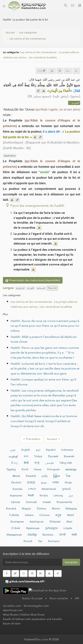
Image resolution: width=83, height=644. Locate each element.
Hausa (37, 469)
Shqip (68, 482)
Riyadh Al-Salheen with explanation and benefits (32, 619)
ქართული (51, 528)
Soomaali (31, 501)
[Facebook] (7, 573)
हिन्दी (26, 462)
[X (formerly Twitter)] (15, 573)
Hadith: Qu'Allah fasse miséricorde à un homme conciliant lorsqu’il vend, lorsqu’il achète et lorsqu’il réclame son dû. (44, 421)
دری (71, 495)
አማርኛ (32, 488)
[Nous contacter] (72, 5)
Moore (56, 508)
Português (53, 469)
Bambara (47, 534)
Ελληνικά (55, 521)
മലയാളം (71, 469)
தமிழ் (44, 475)
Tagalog (11, 469)
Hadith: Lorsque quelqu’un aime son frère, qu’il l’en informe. (43, 382)
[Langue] (79, 5)
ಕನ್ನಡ (58, 515)
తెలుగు (16, 475)
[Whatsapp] (24, 573)
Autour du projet (32, 598)
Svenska (17, 488)
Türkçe (38, 456)
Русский (53, 456)
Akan (69, 521)
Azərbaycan (37, 521)
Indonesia (67, 449)
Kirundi (28, 541)
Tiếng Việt (65, 462)
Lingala (68, 528)
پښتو (44, 482)
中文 (37, 462)
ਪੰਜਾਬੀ (62, 534)
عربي (13, 449)
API (77, 598)
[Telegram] (32, 573)
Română (11, 508)
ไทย (68, 475)
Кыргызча (16, 495)
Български (17, 521)
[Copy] (38, 91)
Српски (15, 501)
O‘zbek (15, 528)
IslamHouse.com (13, 610)
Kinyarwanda (64, 501)
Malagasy (71, 508)
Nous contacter (58, 598)
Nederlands (49, 488)
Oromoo (44, 515)
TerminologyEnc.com (36, 605)
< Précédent (31, 439)
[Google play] (41, 573)
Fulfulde (14, 515)
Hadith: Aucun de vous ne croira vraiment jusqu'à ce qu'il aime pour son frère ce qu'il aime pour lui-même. (45, 325)
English (25, 449)
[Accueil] (4, 6)
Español (50, 449)
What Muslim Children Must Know (23, 614)
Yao (40, 541)
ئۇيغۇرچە (13, 456)
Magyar (26, 508)
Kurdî (25, 469)
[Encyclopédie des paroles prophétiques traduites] (27, 6)
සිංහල (14, 462)
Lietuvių (58, 495)
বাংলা (26, 456)
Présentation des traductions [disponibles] (34, 280)
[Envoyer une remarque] (43, 91)
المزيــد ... (74, 103)
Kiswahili (31, 475)
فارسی (50, 462)
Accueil (10, 32)
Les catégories (28, 32)
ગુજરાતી (66, 488)
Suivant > (53, 439)
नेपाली (31, 495)
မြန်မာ (56, 475)
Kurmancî (53, 541)
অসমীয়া (55, 482)
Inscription (71, 562)
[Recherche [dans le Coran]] (65, 5)
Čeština (41, 508)
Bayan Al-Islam (12, 623)
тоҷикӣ (46, 501)
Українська (32, 528)
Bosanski (69, 456)
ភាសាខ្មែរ (32, 534)
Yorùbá (43, 495)
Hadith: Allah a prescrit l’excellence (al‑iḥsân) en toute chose (44, 339)
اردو (38, 449)
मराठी (74, 534)
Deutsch (16, 482)
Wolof (70, 515)
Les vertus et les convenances (27, 38)
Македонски (14, 534)
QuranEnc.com (12, 605)
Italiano (29, 515)
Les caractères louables (43, 57)
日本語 (31, 482)
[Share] (52, 71)
